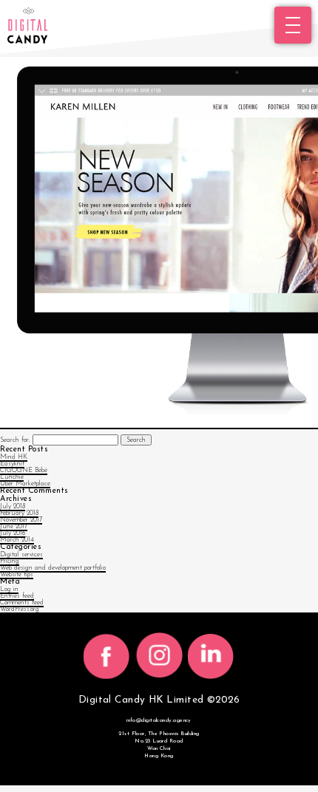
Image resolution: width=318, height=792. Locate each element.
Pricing (9, 561)
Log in (9, 589)
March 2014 (17, 539)
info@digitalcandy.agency (159, 720)
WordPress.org (19, 609)
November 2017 (21, 519)
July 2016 (12, 533)
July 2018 (12, 506)
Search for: (15, 440)
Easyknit (12, 463)
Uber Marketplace (25, 483)
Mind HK (13, 457)
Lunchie (12, 477)
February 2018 (19, 513)
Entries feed (17, 596)
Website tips (16, 574)
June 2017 (13, 526)
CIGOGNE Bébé (23, 470)
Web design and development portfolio (53, 567)
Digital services (21, 554)
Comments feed (22, 602)
